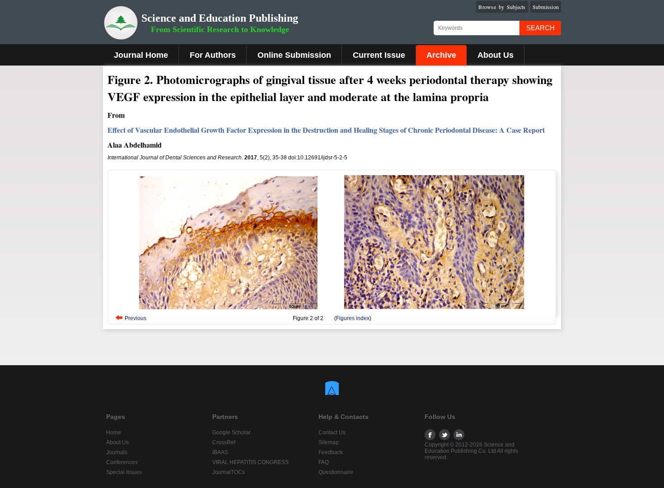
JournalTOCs (228, 472)
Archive (441, 55)
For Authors (213, 55)
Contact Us (332, 432)
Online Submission (294, 55)
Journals (116, 452)
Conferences (122, 462)
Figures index (352, 318)
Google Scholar (231, 432)
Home (113, 432)
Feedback (330, 452)
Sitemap (328, 442)
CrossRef (223, 442)
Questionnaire (335, 472)
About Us (495, 55)
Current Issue (379, 55)
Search (540, 28)
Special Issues (124, 472)
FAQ (323, 462)
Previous (135, 318)
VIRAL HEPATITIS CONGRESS (250, 462)
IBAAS (220, 452)
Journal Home (141, 55)
